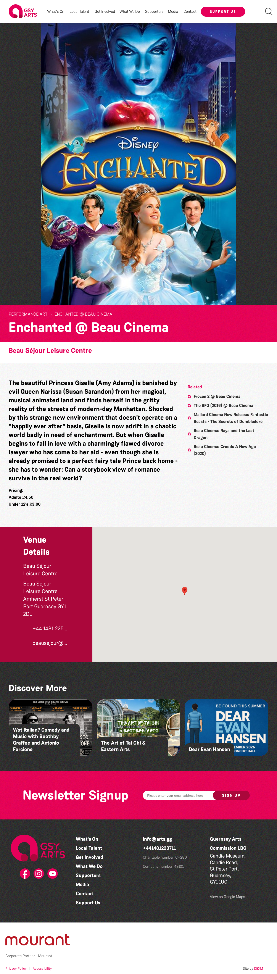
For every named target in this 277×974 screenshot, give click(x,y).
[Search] (269, 11)
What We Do (89, 866)
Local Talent (89, 848)
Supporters (154, 11)
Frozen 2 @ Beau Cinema (217, 396)
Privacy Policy (16, 968)
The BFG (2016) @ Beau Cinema (223, 405)
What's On (87, 839)
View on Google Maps (227, 896)
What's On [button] (55, 11)
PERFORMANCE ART (28, 314)
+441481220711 (159, 848)
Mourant (45, 955)
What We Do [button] (129, 11)
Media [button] (173, 11)
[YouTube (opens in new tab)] (51, 873)
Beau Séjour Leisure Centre (50, 350)
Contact (190, 11)
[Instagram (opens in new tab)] (37, 873)
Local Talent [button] (79, 11)
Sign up (231, 795)
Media (82, 884)
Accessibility (42, 968)
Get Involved (105, 11)
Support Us (223, 11)
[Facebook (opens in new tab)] (24, 873)
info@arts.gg (157, 839)
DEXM (258, 968)
